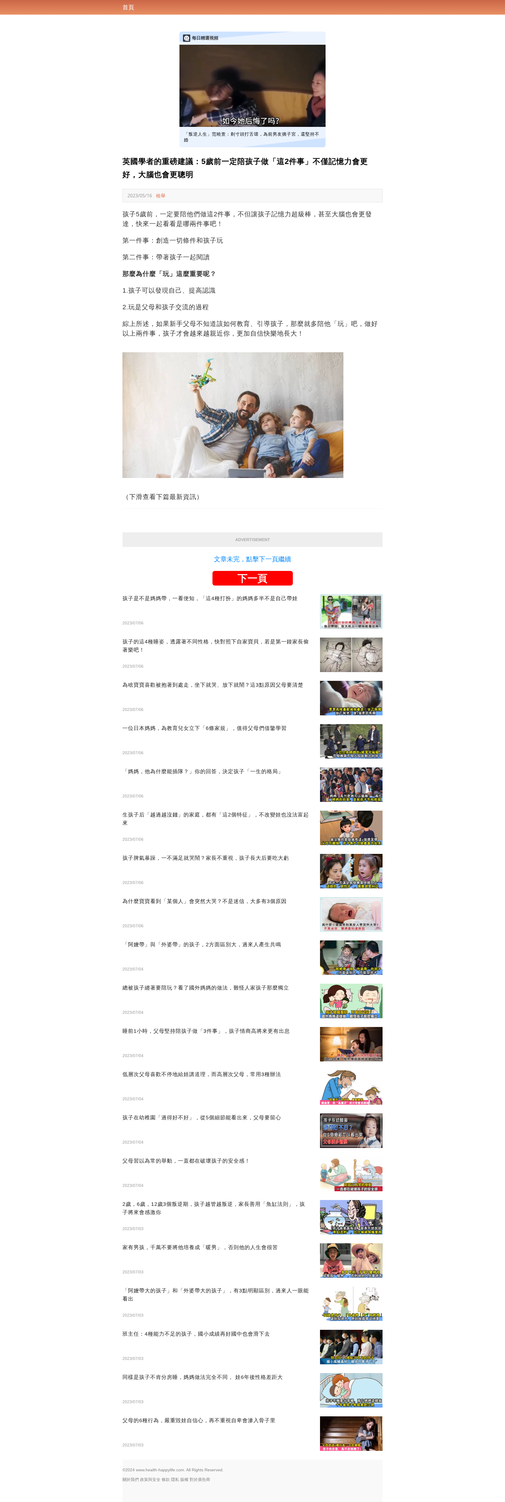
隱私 (175, 1479)
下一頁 (252, 578)
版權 (184, 1479)
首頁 (128, 7)
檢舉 (160, 195)
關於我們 (130, 1479)
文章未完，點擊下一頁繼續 (252, 559)
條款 (166, 1479)
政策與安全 (150, 1479)
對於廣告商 (200, 1479)
